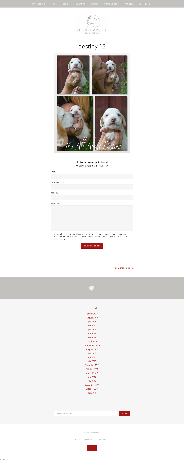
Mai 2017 (92, 325)
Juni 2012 (92, 377)
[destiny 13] (92, 152)
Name (53, 172)
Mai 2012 (92, 381)
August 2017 (92, 317)
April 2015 (92, 341)
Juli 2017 (92, 321)
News (54, 3)
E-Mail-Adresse (58, 182)
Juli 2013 (92, 353)
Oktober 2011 (92, 388)
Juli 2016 (92, 329)
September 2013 (92, 345)
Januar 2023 (92, 313)
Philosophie (38, 3)
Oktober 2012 (92, 369)
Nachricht (56, 203)
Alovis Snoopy (111, 3)
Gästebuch (144, 3)
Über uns (80, 3)
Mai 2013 (92, 361)
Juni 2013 (92, 357)
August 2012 (92, 373)
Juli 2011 (92, 392)
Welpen (129, 3)
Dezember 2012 (92, 365)
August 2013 (92, 349)
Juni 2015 (92, 333)
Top (92, 448)
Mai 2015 (92, 337)
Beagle (66, 3)
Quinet (94, 3)
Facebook (91, 288)
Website (54, 193)
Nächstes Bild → (124, 268)
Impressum (102, 439)
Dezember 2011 (92, 385)
